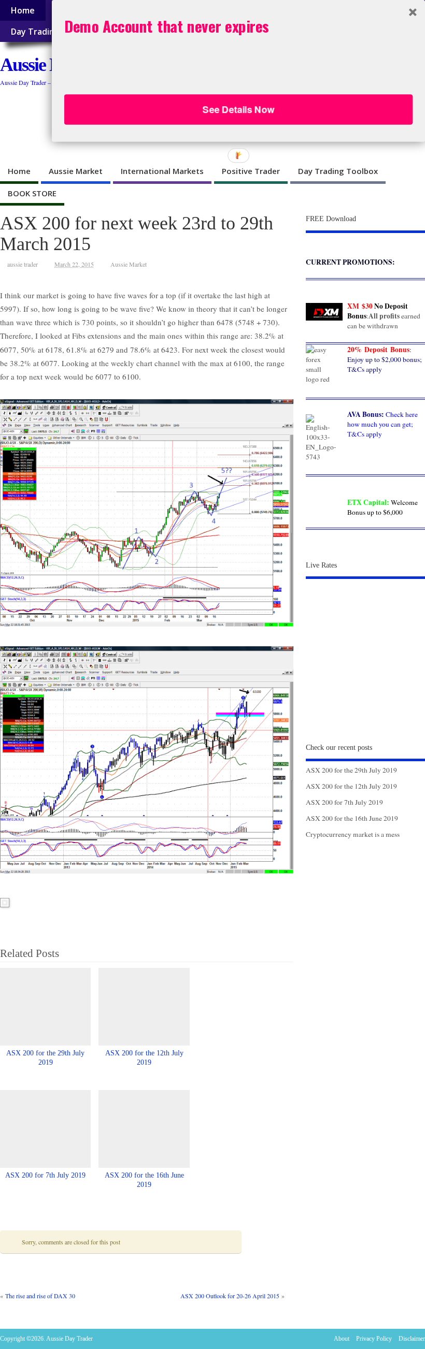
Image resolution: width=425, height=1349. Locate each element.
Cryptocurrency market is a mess (353, 834)
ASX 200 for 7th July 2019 (45, 1175)
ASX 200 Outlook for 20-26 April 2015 (229, 1296)
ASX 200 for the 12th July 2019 (351, 786)
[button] (238, 26)
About (341, 1338)
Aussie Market (76, 171)
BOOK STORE (32, 193)
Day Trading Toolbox (338, 171)
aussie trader (22, 264)
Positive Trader (251, 171)
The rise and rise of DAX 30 (40, 1296)
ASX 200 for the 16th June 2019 (352, 818)
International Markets (162, 171)
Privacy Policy (374, 1338)
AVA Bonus (364, 414)
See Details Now (238, 109)
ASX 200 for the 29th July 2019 (351, 770)
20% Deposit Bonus (378, 349)
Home (22, 10)
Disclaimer (412, 1338)
